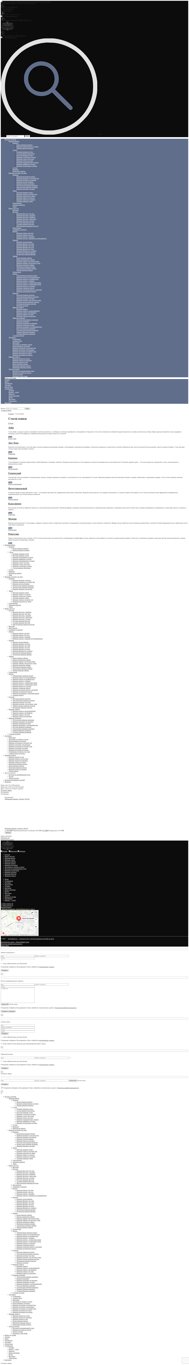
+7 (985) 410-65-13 (7, 9)
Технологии (13, 401)
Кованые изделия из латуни (22, 373)
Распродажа (9, 387)
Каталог (7, 854)
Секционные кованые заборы (26, 268)
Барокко (12, 458)
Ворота (15, 274)
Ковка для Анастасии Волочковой (12, 787)
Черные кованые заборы (25, 270)
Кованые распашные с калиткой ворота (26, 693)
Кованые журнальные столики (27, 166)
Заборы (15, 256)
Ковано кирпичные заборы (26, 260)
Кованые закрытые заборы (25, 265)
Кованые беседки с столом (25, 221)
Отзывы (11, 390)
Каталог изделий (10, 139)
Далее (10, 437)
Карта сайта (5, 945)
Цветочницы (17, 228)
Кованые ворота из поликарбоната (28, 277)
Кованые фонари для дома (25, 245)
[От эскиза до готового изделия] (94, 789)
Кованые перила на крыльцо (22, 360)
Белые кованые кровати (24, 145)
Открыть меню (6, 410)
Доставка (8, 385)
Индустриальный (17, 488)
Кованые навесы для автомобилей (28, 311)
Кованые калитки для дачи (25, 298)
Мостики (16, 210)
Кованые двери (10, 860)
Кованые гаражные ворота (25, 288)
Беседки (15, 212)
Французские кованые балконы (27, 187)
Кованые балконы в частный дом (28, 178)
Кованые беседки (10, 874)
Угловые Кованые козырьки (26, 334)
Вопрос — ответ (10, 900)
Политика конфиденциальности (11, 944)
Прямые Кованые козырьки (26, 332)
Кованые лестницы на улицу (22, 353)
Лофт (11, 427)
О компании (9, 389)
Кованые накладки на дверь (26, 196)
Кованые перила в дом (20, 362)
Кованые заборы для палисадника (28, 261)
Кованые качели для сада (25, 235)
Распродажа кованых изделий (15, 780)
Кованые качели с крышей (25, 237)
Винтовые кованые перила (22, 366)
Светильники (17, 203)
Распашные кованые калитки (26, 304)
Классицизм (14, 503)
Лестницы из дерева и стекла (22, 344)
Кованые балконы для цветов (26, 180)
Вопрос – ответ (14, 392)
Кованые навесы (18, 307)
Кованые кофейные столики (26, 164)
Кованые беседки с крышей (26, 215)
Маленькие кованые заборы (26, 267)
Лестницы (12, 337)
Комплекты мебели (19, 171)
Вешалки (16, 169)
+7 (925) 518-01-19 (11, 7)
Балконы (15, 175)
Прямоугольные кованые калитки (28, 302)
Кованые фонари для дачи (25, 244)
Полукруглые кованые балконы (27, 185)
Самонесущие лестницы (17, 753)
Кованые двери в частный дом (27, 194)
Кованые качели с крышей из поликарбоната (32, 238)
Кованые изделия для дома (18, 173)
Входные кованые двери (25, 192)
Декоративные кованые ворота (27, 275)
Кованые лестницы (11, 865)
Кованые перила (14, 357)
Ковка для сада (14, 208)
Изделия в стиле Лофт (20, 376)
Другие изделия (14, 369)
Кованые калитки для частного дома (29, 300)
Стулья (15, 168)
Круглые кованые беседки (25, 222)
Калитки (15, 293)
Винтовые (16, 343)
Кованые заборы (10, 862)
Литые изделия (18, 374)
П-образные (17, 339)
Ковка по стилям (10, 378)
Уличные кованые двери (25, 201)
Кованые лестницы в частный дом (24, 348)
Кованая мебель (14, 141)
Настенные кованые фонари (26, 252)
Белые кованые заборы (24, 258)
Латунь (11, 776)
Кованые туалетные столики (26, 157)
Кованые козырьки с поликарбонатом (29, 327)
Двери (15, 191)
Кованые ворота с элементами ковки (29, 283)
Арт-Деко (13, 443)
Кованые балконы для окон (26, 189)
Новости (11, 394)
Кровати (15, 143)
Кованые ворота (10, 863)
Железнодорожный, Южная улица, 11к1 (18, 20)
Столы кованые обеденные (26, 154)
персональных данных (46, 967)
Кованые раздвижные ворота (26, 291)
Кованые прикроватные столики (27, 146)
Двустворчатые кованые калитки (28, 297)
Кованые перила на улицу (21, 359)
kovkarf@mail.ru (11, 16)
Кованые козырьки (19, 318)
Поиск (27, 136)
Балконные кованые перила (26, 176)
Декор (15, 207)
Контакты (8, 403)
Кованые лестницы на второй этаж (24, 351)
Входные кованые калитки (25, 295)
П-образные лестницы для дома (19, 752)
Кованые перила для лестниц (18, 759)
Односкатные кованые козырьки (27, 330)
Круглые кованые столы (25, 155)
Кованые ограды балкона (25, 182)
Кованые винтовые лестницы (22, 355)
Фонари (15, 240)
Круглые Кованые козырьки (26, 328)
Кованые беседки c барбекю (26, 217)
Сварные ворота (18, 695)
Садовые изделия (18, 336)
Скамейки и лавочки (20, 230)
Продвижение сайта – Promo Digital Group (15, 942)
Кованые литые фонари (24, 242)
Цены (7, 381)
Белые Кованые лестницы (21, 346)
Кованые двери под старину (26, 199)
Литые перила (13, 771)
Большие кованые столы (25, 152)
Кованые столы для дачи (25, 161)
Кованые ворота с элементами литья (29, 284)
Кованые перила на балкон (26, 184)
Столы (15, 150)
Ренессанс (13, 534)
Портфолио (8, 383)
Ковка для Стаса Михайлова (10, 785)
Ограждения (17, 272)
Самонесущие (17, 341)
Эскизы (7, 380)
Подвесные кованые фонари (26, 254)
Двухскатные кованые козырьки (27, 320)
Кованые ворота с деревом (25, 281)
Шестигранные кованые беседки (27, 226)
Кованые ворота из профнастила (27, 279)
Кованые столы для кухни (25, 159)
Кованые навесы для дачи (25, 314)
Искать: (3, 136)
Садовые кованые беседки (25, 224)
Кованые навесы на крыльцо (26, 316)
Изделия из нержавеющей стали (23, 371)
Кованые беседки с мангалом (26, 219)
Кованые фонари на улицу (25, 249)
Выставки (12, 399)
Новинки (8, 782)
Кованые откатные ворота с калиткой (29, 290)
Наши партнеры (14, 396)
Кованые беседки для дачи (25, 214)
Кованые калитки (22, 305)
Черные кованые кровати (25, 148)
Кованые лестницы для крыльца (23, 350)
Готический (14, 473)
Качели (15, 231)
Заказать (8, 832)
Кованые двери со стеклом (25, 198)
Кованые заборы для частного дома (28, 263)
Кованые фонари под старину (27, 251)
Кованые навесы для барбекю (26, 313)
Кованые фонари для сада (25, 247)
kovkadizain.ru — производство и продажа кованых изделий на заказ (31, 939)
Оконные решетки (19, 205)
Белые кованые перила (20, 364)
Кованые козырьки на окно (26, 325)
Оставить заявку (6, 11)
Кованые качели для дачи (25, 233)
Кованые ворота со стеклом (26, 286)
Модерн (12, 519)
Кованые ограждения (12, 870)
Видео (11, 397)
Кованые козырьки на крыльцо (27, 323)
